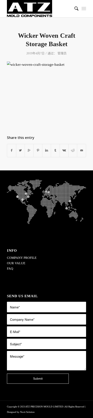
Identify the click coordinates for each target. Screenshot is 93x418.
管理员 (62, 53)
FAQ (10, 268)
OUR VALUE (16, 263)
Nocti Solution (27, 412)
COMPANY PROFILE (22, 257)
